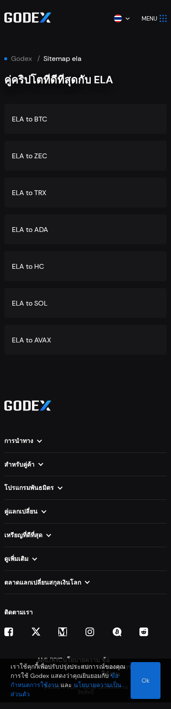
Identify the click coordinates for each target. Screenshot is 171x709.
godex (21, 58)
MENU (149, 18)
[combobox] (121, 18)
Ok (146, 680)
